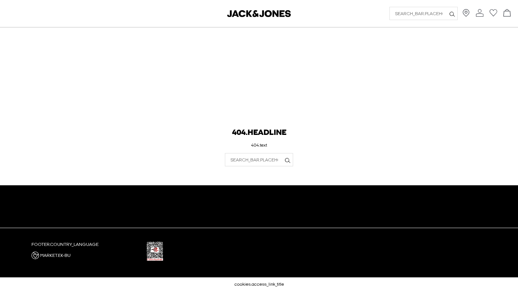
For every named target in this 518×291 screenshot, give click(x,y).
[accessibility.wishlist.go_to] (493, 15)
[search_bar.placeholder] (452, 13)
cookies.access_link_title (259, 284)
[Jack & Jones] (259, 15)
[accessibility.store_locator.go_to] (466, 15)
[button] (86, 255)
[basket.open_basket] (507, 13)
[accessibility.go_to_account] (479, 13)
